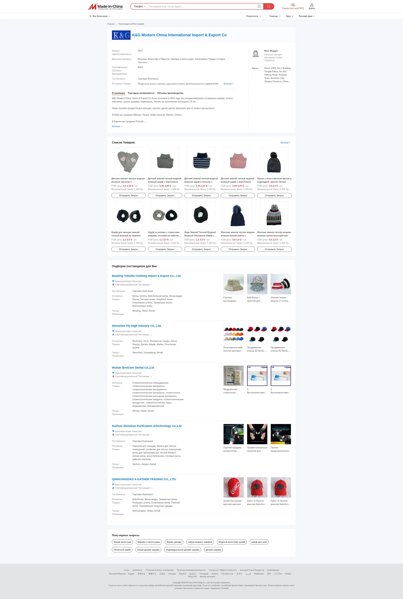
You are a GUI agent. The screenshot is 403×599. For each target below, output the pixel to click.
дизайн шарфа (213, 549)
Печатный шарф (122, 549)
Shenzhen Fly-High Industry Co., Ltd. (137, 325)
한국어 (239, 573)
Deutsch (192, 573)
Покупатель (252, 16)
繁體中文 (152, 573)
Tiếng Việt (192, 576)
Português (204, 573)
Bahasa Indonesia (207, 576)
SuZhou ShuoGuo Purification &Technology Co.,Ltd (147, 425)
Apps (288, 16)
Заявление (137, 570)
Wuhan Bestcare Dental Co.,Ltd (133, 367)
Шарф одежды (174, 542)
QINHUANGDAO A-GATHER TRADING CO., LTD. (144, 479)
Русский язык (227, 573)
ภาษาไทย (278, 573)
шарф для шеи (259, 542)
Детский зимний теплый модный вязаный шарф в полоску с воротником (201, 181)
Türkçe (288, 573)
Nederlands (259, 573)
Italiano (215, 573)
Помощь (273, 16)
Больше (228, 83)
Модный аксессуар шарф (232, 542)
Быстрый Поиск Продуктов (252, 570)
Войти (312, 8)
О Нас (126, 570)
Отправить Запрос (128, 195)
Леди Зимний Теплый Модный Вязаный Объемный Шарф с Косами (200, 235)
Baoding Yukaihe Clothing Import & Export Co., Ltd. (146, 275)
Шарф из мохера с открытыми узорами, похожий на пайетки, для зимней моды (163, 235)
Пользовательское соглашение (160, 570)
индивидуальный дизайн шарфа (182, 549)
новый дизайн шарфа (148, 549)
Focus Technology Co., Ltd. (198, 582)
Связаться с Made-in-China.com (223, 570)
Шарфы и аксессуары (149, 542)
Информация (273, 570)
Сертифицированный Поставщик (134, 284)
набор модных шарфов (200, 542)
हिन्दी (269, 573)
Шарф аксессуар (122, 542)
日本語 (162, 573)
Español (182, 573)
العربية (248, 573)
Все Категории (100, 16)
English (131, 573)
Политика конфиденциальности (191, 570)
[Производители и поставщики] (105, 6)
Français (172, 573)
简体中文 (141, 573)
